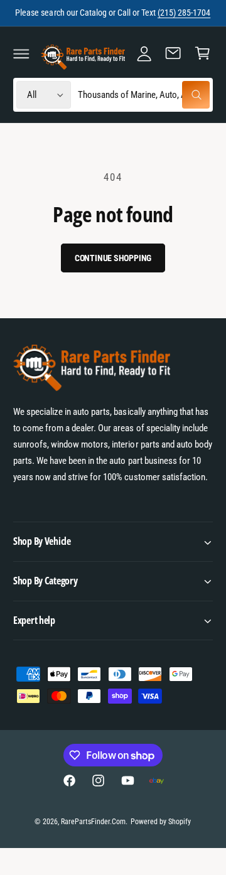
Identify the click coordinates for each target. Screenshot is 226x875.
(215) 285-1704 (184, 13)
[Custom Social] (156, 780)
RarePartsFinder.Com (93, 821)
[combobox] (143, 95)
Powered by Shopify (161, 821)
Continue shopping (113, 258)
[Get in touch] (173, 53)
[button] (21, 53)
